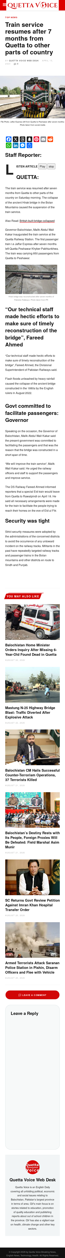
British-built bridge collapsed (37, 221)
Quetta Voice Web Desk (24, 60)
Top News (11, 17)
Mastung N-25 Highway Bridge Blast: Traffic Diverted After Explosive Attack (30, 712)
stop (51, 166)
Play (42, 166)
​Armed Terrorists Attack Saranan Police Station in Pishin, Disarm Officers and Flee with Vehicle (32, 967)
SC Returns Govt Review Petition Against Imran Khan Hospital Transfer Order (32, 905)
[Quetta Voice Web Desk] (33, 1167)
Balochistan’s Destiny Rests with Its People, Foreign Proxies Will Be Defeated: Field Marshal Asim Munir (32, 839)
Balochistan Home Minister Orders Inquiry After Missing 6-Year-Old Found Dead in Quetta (31, 649)
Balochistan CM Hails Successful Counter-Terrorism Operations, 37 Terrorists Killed (32, 775)
